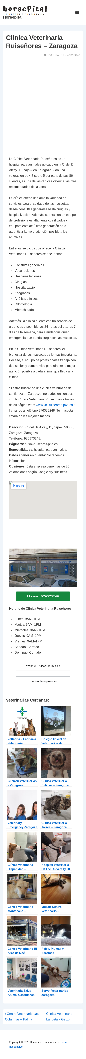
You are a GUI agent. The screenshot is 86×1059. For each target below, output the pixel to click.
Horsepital (13, 17)
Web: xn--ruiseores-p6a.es (43, 665)
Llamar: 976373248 (43, 596)
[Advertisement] (43, 108)
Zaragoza (73, 55)
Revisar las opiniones (43, 681)
